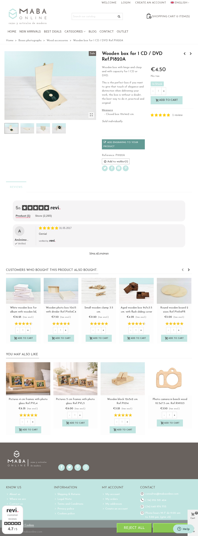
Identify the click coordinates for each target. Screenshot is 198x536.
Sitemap (14, 513)
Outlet (122, 31)
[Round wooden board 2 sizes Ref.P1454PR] (174, 291)
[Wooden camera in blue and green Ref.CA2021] (184, 54)
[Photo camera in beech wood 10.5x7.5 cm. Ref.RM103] (170, 378)
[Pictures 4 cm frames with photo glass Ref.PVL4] (28, 378)
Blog (92, 31)
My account (112, 494)
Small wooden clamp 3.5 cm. (98, 309)
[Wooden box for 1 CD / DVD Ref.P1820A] (91, 115)
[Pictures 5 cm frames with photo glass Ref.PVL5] (75, 378)
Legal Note (64, 499)
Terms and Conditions (70, 504)
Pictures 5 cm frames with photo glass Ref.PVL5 (75, 401)
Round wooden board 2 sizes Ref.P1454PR (174, 309)
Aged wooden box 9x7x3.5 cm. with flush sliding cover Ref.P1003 (136, 311)
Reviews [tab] (16, 187)
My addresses (113, 504)
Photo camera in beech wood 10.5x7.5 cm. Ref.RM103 (170, 401)
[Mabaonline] (27, 16)
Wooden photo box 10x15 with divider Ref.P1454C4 (61, 309)
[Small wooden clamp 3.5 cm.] (98, 291)
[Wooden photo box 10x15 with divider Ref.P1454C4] (61, 291)
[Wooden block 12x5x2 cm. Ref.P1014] (123, 378)
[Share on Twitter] (105, 168)
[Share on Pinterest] (126, 168)
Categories (74, 31)
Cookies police (66, 513)
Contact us (16, 504)
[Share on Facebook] (112, 168)
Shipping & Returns (68, 494)
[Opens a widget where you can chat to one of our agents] (183, 529)
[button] (182, 270)
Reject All (134, 528)
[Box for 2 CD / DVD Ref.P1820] (191, 54)
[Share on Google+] (119, 168)
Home (12, 31)
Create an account (116, 508)
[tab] (23, 216)
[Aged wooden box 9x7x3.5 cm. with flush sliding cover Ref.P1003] (136, 291)
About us (14, 494)
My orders (111, 499)
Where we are (17, 499)
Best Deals (52, 31)
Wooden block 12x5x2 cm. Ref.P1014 (122, 401)
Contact (107, 31)
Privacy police (65, 508)
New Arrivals (30, 31)
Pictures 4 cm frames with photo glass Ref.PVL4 (28, 401)
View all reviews (99, 253)
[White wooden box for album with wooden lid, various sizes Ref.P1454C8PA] (23, 291)
